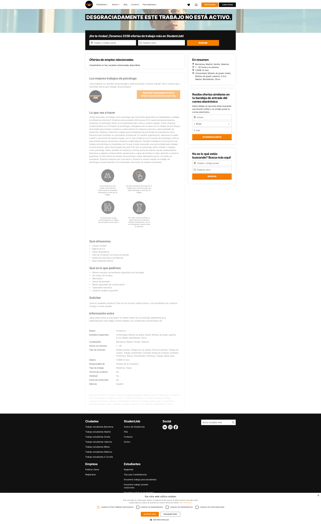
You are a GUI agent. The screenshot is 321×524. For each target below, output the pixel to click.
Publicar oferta (92, 469)
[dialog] (160, 508)
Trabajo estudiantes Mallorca (98, 452)
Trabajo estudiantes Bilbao (97, 447)
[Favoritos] (189, 4)
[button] (160, 519)
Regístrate (128, 469)
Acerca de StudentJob (134, 426)
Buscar (203, 43)
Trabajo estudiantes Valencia (98, 442)
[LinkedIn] (165, 427)
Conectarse (227, 5)
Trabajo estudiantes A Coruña (99, 457)
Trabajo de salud (133, 395)
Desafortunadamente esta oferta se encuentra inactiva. (158, 94)
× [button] (318, 495)
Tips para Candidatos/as (135, 474)
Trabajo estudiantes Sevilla (97, 437)
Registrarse (209, 5)
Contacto (135, 4)
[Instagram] (171, 427)
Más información (186, 503)
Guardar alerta (212, 137)
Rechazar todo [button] (170, 514)
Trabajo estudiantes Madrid (98, 432)
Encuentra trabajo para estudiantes (140, 479)
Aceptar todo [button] (150, 514)
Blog (125, 4)
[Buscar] (196, 4)
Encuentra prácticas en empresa (139, 492)
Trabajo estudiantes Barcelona (99, 426)
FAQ (126, 432)
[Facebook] (176, 427)
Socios (127, 442)
